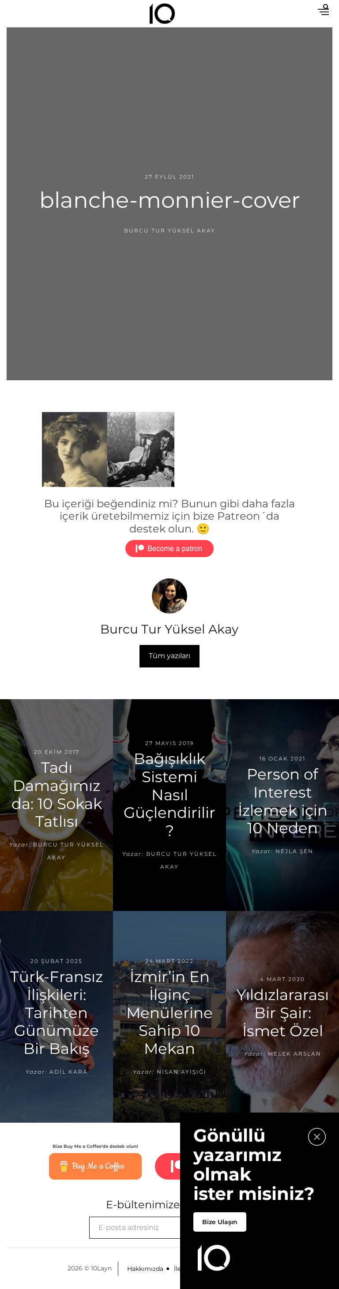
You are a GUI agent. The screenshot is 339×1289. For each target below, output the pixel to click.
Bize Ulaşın (219, 1222)
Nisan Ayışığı (182, 1071)
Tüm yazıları (169, 656)
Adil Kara (68, 1071)
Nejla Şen (294, 851)
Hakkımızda (145, 1269)
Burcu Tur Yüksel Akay (169, 230)
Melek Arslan (294, 1053)
